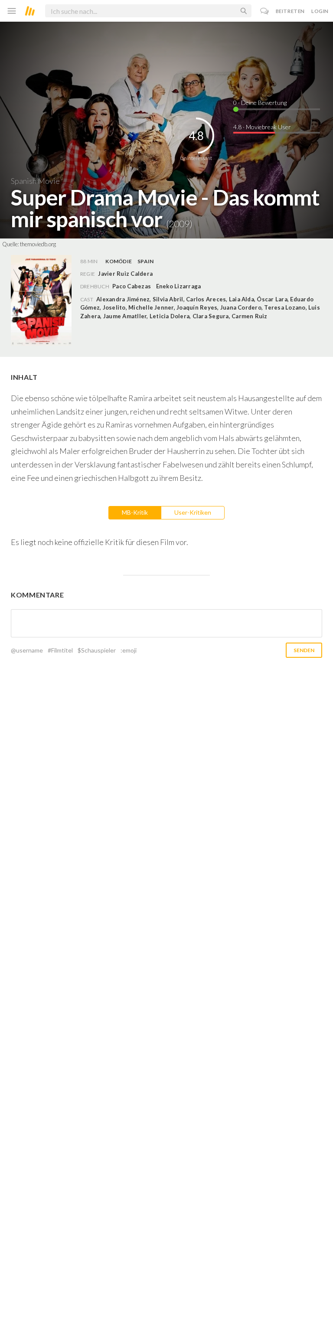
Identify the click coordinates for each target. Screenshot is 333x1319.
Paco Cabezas (131, 286)
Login (320, 11)
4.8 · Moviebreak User (262, 127)
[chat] (264, 11)
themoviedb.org (38, 244)
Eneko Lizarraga (178, 286)
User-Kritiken (192, 512)
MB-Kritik (135, 512)
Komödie (118, 261)
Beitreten (290, 11)
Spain (145, 261)
